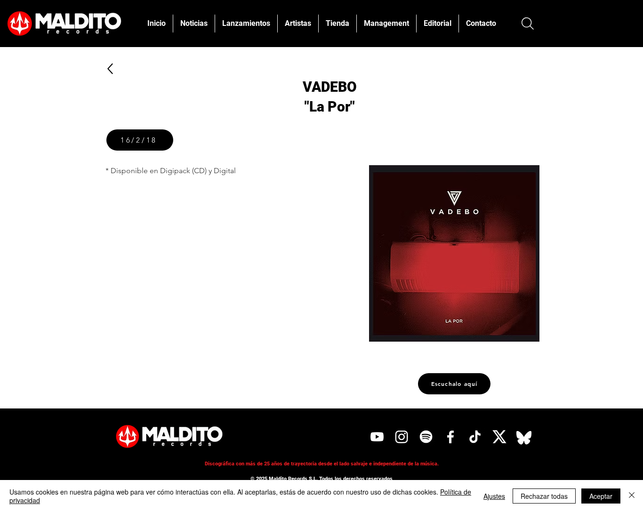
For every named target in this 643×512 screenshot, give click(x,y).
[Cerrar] (631, 496)
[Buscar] (527, 23)
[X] (499, 437)
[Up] (110, 68)
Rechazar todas (544, 496)
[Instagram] (401, 437)
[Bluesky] (524, 437)
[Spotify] (426, 437)
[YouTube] (377, 437)
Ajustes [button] (494, 496)
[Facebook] (450, 437)
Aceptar (600, 496)
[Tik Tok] (475, 437)
